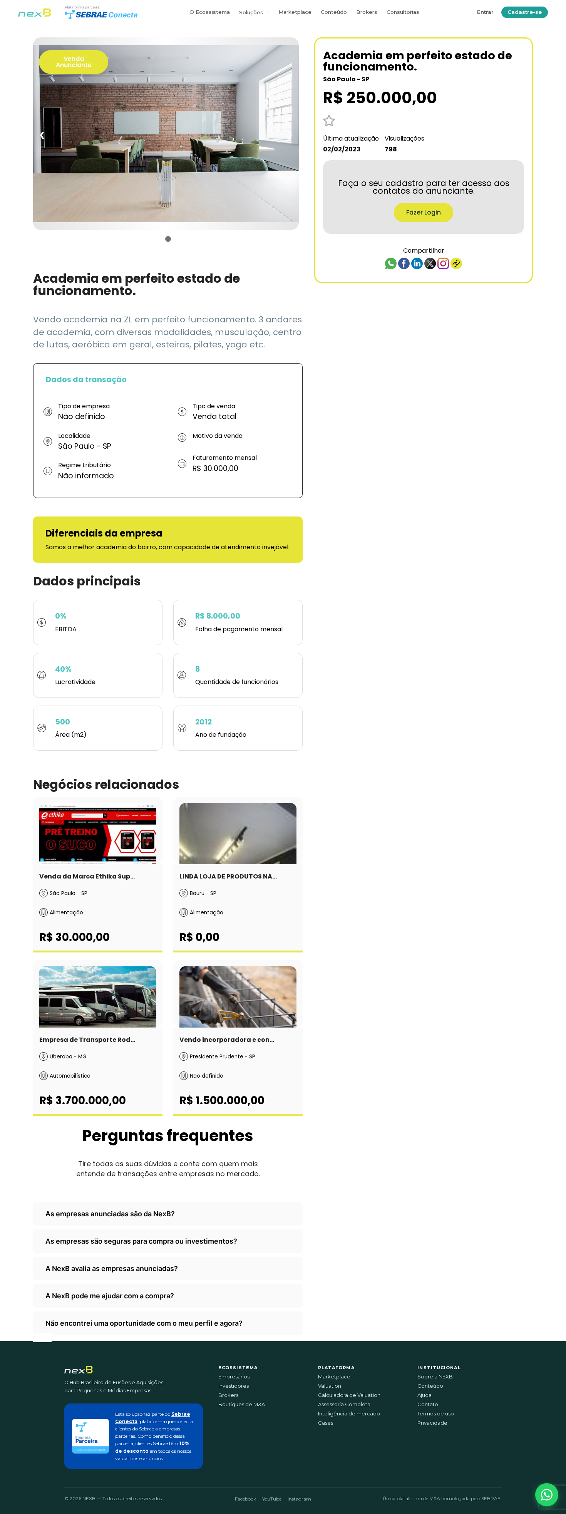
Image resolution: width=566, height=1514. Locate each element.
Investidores (233, 1385)
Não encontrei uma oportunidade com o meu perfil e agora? (144, 1323)
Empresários (234, 1376)
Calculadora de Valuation (349, 1395)
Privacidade (432, 1422)
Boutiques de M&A (241, 1404)
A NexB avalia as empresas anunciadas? (111, 1268)
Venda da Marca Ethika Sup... (87, 876)
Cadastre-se (524, 12)
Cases (325, 1422)
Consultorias (403, 12)
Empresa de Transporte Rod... (87, 1039)
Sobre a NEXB (435, 1376)
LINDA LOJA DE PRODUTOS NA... (228, 876)
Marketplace (294, 12)
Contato (427, 1404)
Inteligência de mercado (349, 1413)
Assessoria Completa (344, 1404)
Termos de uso (435, 1413)
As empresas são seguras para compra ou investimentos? (141, 1241)
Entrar (485, 12)
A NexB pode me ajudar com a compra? (109, 1296)
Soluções (251, 12)
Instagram (299, 1499)
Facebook (245, 1499)
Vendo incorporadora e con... (226, 1039)
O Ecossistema (209, 12)
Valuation (329, 1385)
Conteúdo (334, 12)
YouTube (271, 1499)
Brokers (366, 12)
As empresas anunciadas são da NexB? (110, 1214)
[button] (546, 1494)
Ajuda (424, 1395)
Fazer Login (423, 212)
